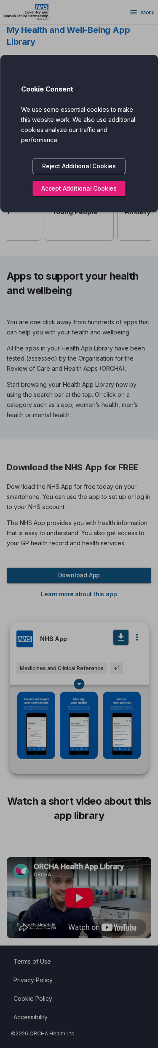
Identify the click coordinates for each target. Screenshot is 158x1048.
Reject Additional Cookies (79, 166)
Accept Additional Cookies (79, 188)
